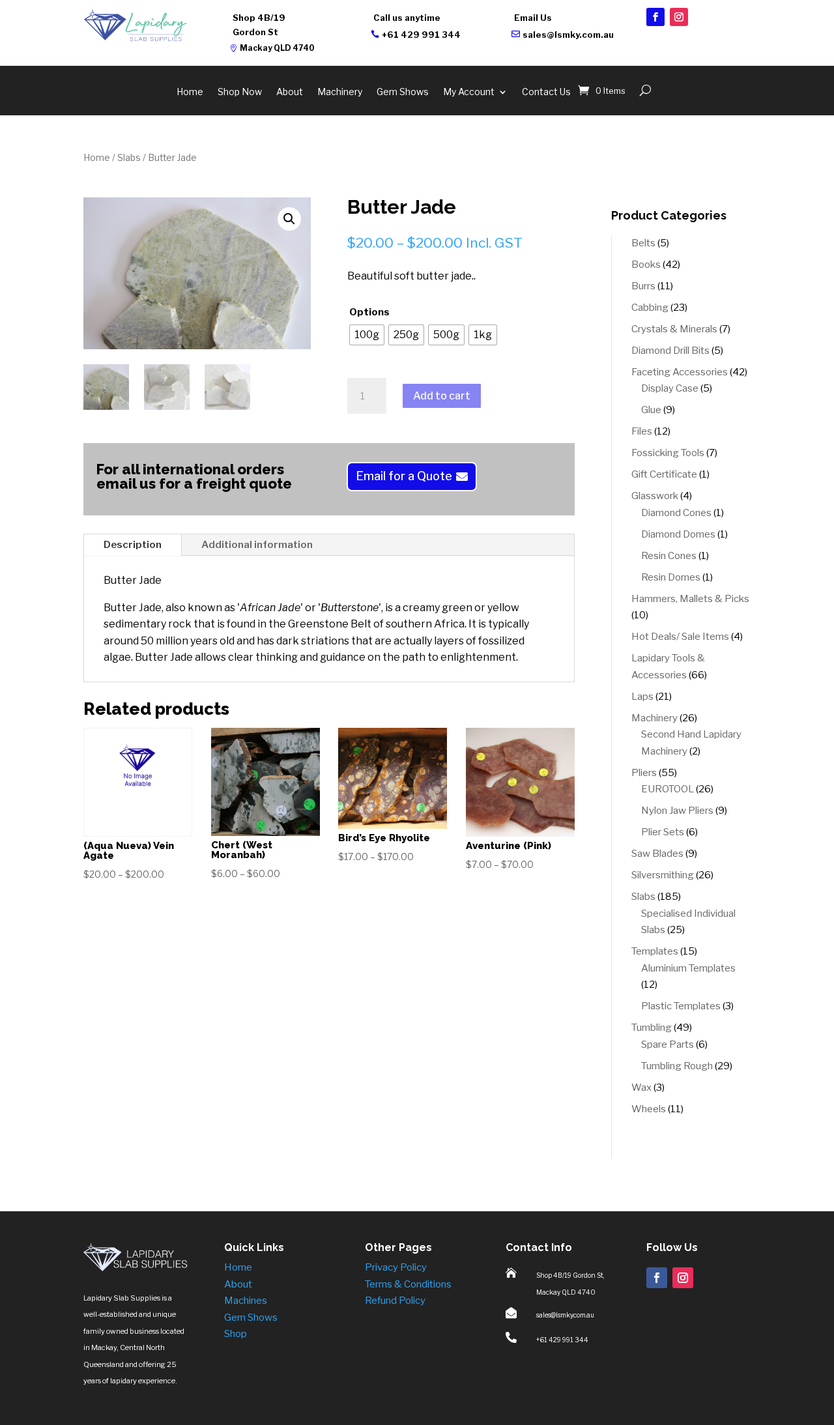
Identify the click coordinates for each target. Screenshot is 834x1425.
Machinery (339, 92)
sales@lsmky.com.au (568, 34)
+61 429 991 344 (421, 34)
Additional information (257, 545)
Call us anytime (406, 17)
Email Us (533, 17)
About (289, 92)
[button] (289, 219)
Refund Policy (395, 1300)
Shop (235, 1334)
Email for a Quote (404, 476)
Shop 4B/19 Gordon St (259, 24)
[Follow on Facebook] (655, 17)
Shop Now (240, 92)
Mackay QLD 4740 (277, 48)
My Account (469, 92)
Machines (245, 1300)
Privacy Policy (396, 1267)
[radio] (367, 335)
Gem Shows (403, 92)
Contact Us (546, 92)
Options (369, 312)
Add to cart (441, 396)
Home (190, 92)
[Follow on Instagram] (679, 17)
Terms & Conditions (408, 1284)
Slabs (129, 157)
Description (133, 545)
